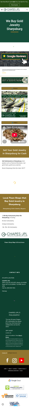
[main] (14, 25)
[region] (14, 3)
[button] (2, 9)
